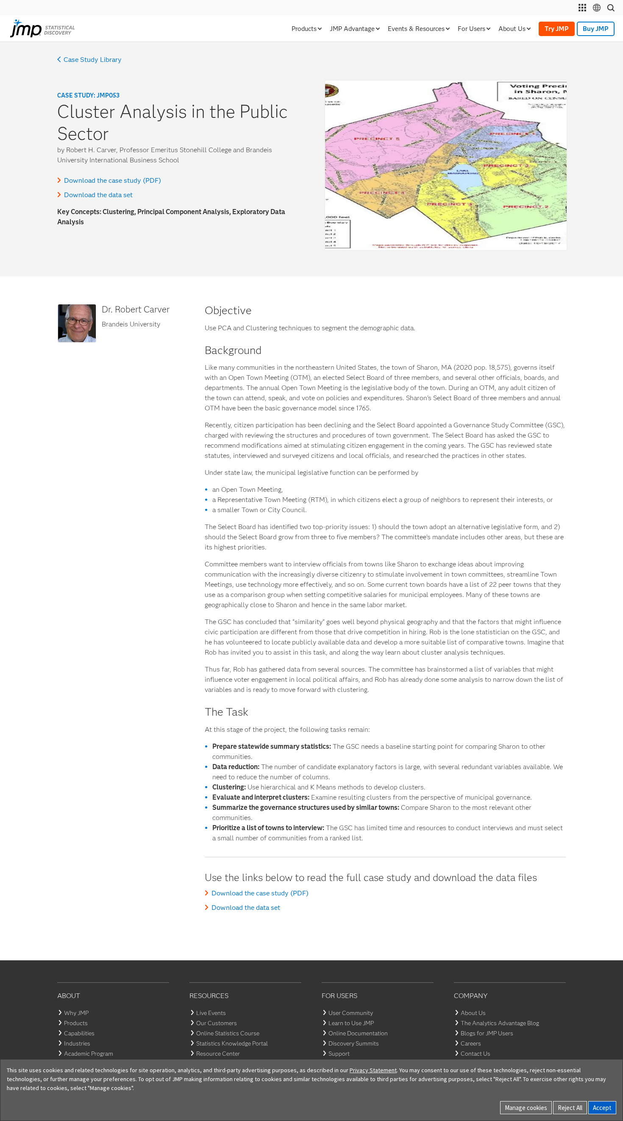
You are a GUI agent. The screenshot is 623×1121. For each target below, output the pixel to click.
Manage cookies (526, 1108)
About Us (473, 1013)
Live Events (211, 1013)
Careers (471, 1043)
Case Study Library (93, 59)
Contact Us (475, 1053)
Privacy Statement (373, 1070)
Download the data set (98, 195)
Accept (602, 1108)
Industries (77, 1043)
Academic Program (88, 1053)
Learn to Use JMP (351, 1023)
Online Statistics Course (227, 1033)
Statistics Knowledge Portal (232, 1043)
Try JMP (557, 29)
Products (76, 1023)
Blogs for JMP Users (487, 1033)
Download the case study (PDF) (112, 180)
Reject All (570, 1108)
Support (339, 1053)
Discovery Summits (353, 1043)
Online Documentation (358, 1033)
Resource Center (218, 1053)
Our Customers (216, 1023)
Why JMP (76, 1013)
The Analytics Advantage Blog (500, 1023)
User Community (350, 1013)
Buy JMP (596, 29)
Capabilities (79, 1033)
